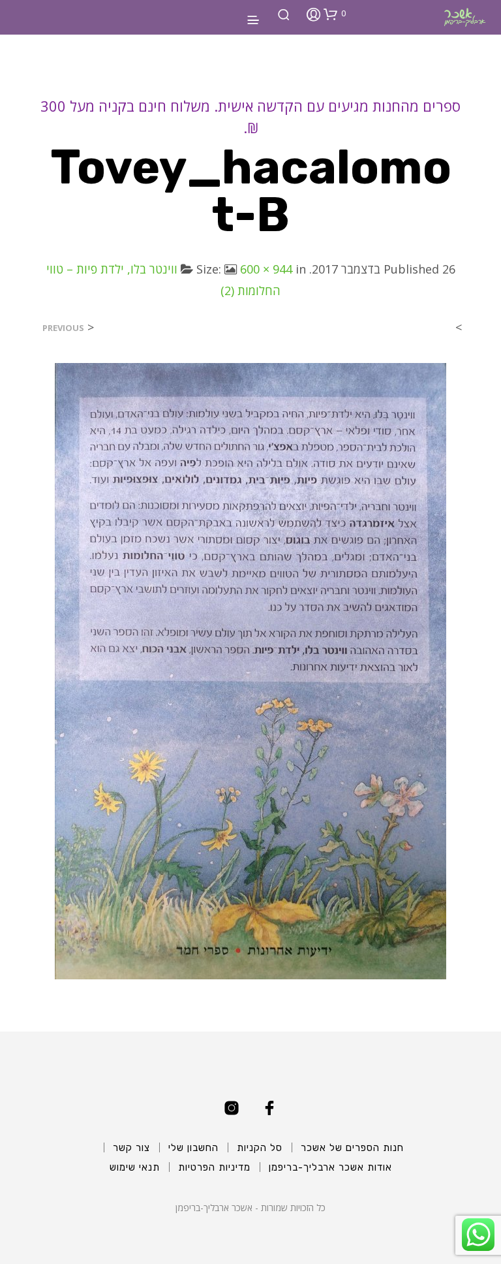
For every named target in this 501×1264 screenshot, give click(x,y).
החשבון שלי (193, 1148)
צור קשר (131, 1148)
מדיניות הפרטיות (214, 1167)
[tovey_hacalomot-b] (250, 670)
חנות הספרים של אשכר (352, 1148)
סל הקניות (259, 1148)
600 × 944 (266, 269)
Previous (63, 328)
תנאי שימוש (135, 1167)
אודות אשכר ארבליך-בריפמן (330, 1167)
